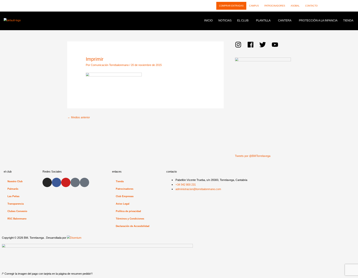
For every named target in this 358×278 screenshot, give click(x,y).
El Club (243, 20)
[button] (243, 20)
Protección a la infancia (318, 20)
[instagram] (241, 44)
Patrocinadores (274, 5)
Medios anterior (78, 117)
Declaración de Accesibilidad (132, 226)
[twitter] (265, 44)
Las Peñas (13, 196)
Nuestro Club (15, 181)
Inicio (208, 20)
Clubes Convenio (17, 211)
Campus (254, 5)
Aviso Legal (122, 203)
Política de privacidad (128, 211)
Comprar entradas (231, 5)
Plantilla (263, 20)
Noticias (225, 20)
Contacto (311, 5)
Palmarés (12, 188)
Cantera (284, 20)
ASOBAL (295, 5)
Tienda (348, 20)
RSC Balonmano (16, 218)
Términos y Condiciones (130, 218)
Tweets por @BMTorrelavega (252, 155)
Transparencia (15, 203)
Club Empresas (125, 196)
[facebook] (253, 44)
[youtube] (276, 44)
